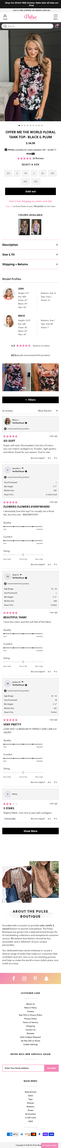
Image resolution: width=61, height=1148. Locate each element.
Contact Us (31, 1029)
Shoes (30, 1110)
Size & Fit (8, 254)
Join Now (51, 1068)
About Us (30, 1003)
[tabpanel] (30, 75)
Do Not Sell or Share (30, 1040)
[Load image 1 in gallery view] (30, 75)
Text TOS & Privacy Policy (30, 1014)
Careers (30, 1011)
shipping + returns (15, 264)
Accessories (30, 1113)
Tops (31, 1099)
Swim (30, 1095)
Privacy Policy (30, 1018)
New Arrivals (30, 1091)
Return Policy (30, 1007)
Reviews (30, 1033)
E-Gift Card (30, 1117)
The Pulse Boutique (37, 1145)
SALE (30, 1121)
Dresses (30, 1102)
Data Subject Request (30, 1037)
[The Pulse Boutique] (30, 17)
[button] (30, 158)
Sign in (9, 206)
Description (10, 245)
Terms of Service (30, 1022)
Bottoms (30, 1106)
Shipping (30, 1025)
